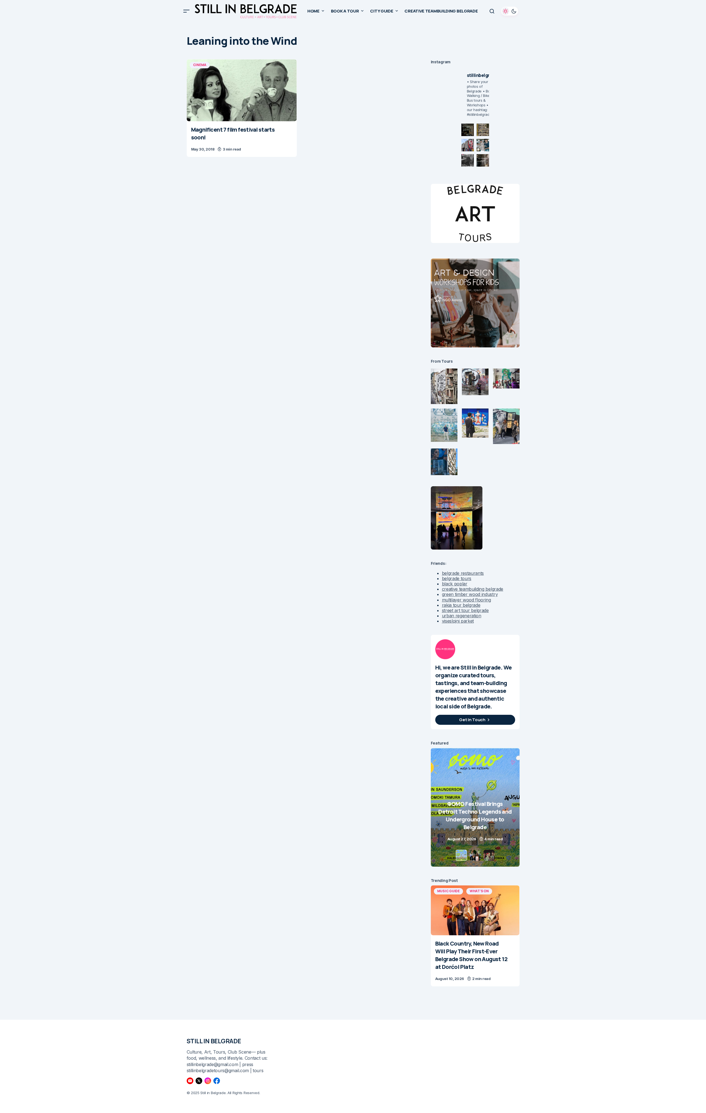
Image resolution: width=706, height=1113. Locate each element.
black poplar (454, 583)
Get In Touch (472, 720)
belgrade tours (457, 578)
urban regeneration (461, 615)
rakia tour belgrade (461, 605)
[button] (186, 11)
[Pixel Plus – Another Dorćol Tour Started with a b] (467, 160)
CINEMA (200, 64)
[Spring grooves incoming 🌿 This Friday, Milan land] (483, 145)
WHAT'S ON (479, 891)
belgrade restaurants (463, 573)
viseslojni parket (458, 621)
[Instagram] (207, 1080)
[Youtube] (190, 1080)
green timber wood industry (470, 594)
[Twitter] (198, 1080)
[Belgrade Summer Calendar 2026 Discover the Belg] (483, 130)
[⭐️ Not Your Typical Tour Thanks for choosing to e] (467, 145)
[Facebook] (216, 1080)
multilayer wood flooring (466, 600)
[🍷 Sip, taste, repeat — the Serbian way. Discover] (467, 130)
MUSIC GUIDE (448, 891)
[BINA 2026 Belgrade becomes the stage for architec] (483, 160)
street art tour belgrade (465, 610)
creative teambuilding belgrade (472, 589)
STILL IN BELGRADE (214, 1041)
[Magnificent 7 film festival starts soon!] (242, 90)
